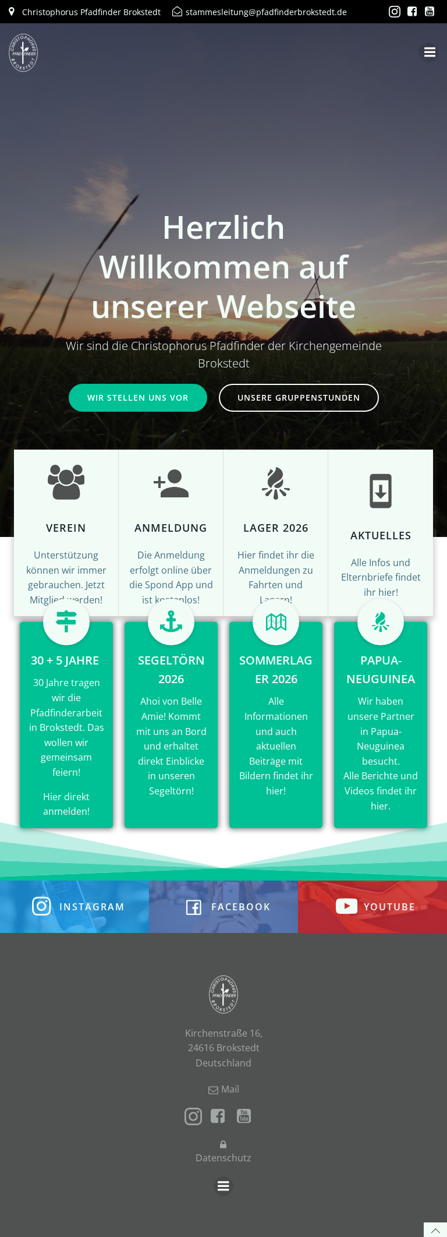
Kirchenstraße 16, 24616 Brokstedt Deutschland (223, 1048)
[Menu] (428, 52)
